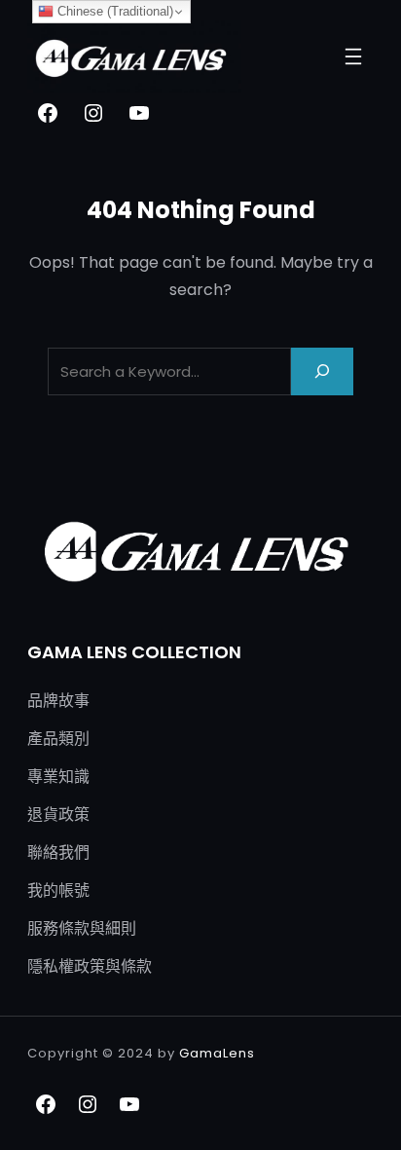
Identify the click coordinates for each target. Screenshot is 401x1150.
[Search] (322, 371)
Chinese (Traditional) (113, 11)
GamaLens (217, 1053)
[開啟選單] (353, 56)
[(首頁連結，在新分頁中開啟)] (134, 56)
